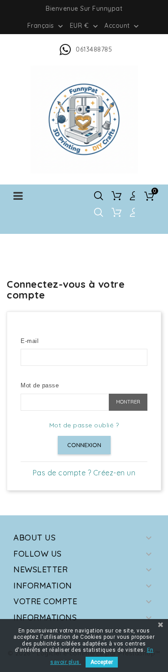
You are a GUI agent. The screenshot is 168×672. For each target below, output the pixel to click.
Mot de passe (40, 385)
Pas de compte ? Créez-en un (84, 472)
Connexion (84, 444)
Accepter (101, 662)
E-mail (30, 341)
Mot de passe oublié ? (84, 425)
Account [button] (122, 26)
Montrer (128, 402)
